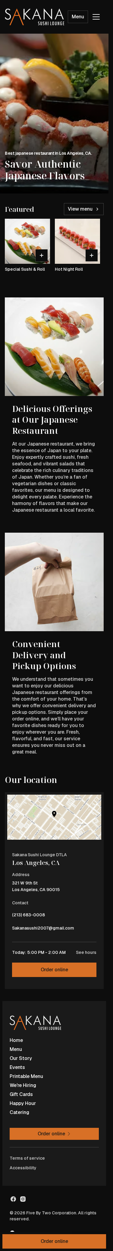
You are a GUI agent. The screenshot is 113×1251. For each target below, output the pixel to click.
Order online (54, 969)
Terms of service (27, 1158)
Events (17, 1067)
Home (16, 1040)
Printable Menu (26, 1076)
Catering (19, 1112)
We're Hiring (23, 1085)
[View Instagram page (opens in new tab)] (23, 1199)
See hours (86, 952)
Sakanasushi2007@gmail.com (43, 929)
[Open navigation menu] (96, 17)
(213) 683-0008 (28, 916)
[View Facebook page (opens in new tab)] (13, 1199)
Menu (78, 17)
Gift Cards (21, 1094)
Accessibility (23, 1167)
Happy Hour (23, 1103)
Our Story (21, 1058)
